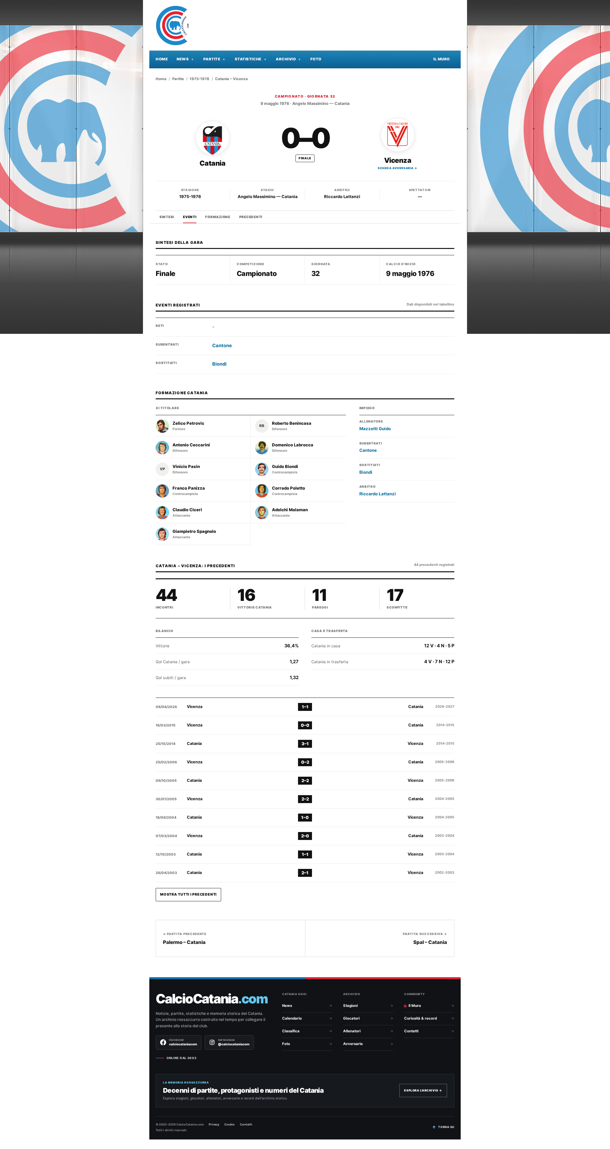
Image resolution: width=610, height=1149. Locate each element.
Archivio (286, 59)
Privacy (214, 1124)
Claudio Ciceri (187, 509)
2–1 (305, 872)
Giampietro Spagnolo (194, 531)
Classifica (291, 1031)
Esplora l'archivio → (423, 1090)
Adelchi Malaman (290, 509)
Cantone (222, 345)
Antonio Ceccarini (191, 445)
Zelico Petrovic (188, 423)
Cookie (229, 1124)
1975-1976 (199, 79)
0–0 (305, 725)
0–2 (305, 762)
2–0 (305, 835)
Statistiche (248, 59)
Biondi (219, 364)
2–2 (305, 780)
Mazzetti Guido (375, 428)
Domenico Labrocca (292, 445)
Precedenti (250, 217)
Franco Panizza (189, 488)
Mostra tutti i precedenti (188, 894)
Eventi (189, 217)
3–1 (305, 743)
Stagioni (350, 1005)
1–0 (305, 817)
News (183, 59)
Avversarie (353, 1044)
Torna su (446, 1127)
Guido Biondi (285, 466)
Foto (316, 59)
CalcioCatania (212, 999)
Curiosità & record (420, 1018)
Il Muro (441, 59)
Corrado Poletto (288, 488)
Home (162, 59)
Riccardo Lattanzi (342, 196)
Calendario (292, 1018)
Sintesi (166, 217)
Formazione (217, 217)
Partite (211, 59)
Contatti (411, 1031)
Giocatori (351, 1018)
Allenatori (352, 1031)
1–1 (305, 706)
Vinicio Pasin (186, 466)
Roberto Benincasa (291, 423)
